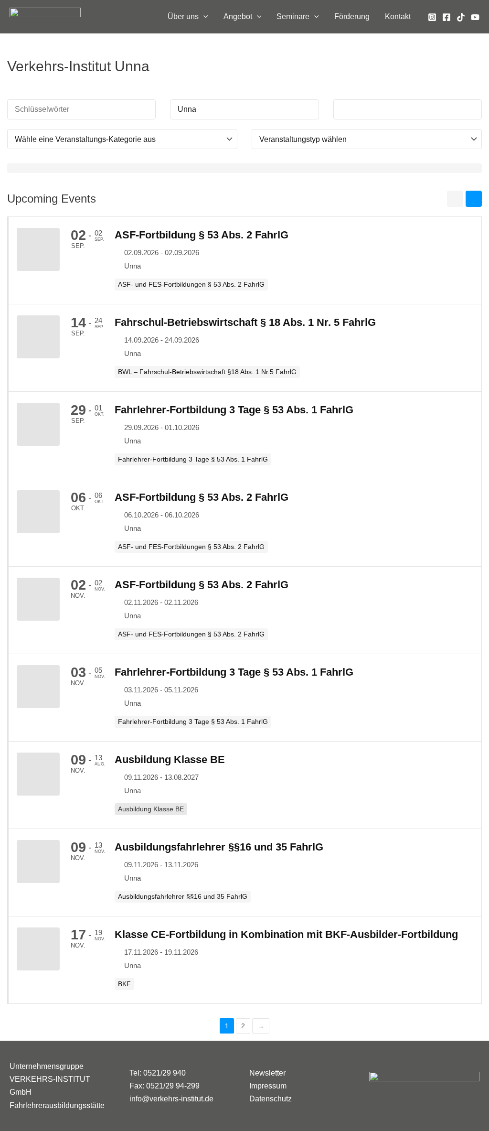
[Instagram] (432, 17)
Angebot (237, 16)
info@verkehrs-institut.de (171, 1099)
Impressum (268, 1086)
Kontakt (398, 16)
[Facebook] (446, 17)
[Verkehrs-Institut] (45, 16)
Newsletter (267, 1073)
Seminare (292, 16)
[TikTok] (461, 17)
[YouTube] (475, 17)
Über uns (183, 16)
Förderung (352, 16)
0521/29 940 (164, 1073)
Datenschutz (270, 1099)
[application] (203, 17)
